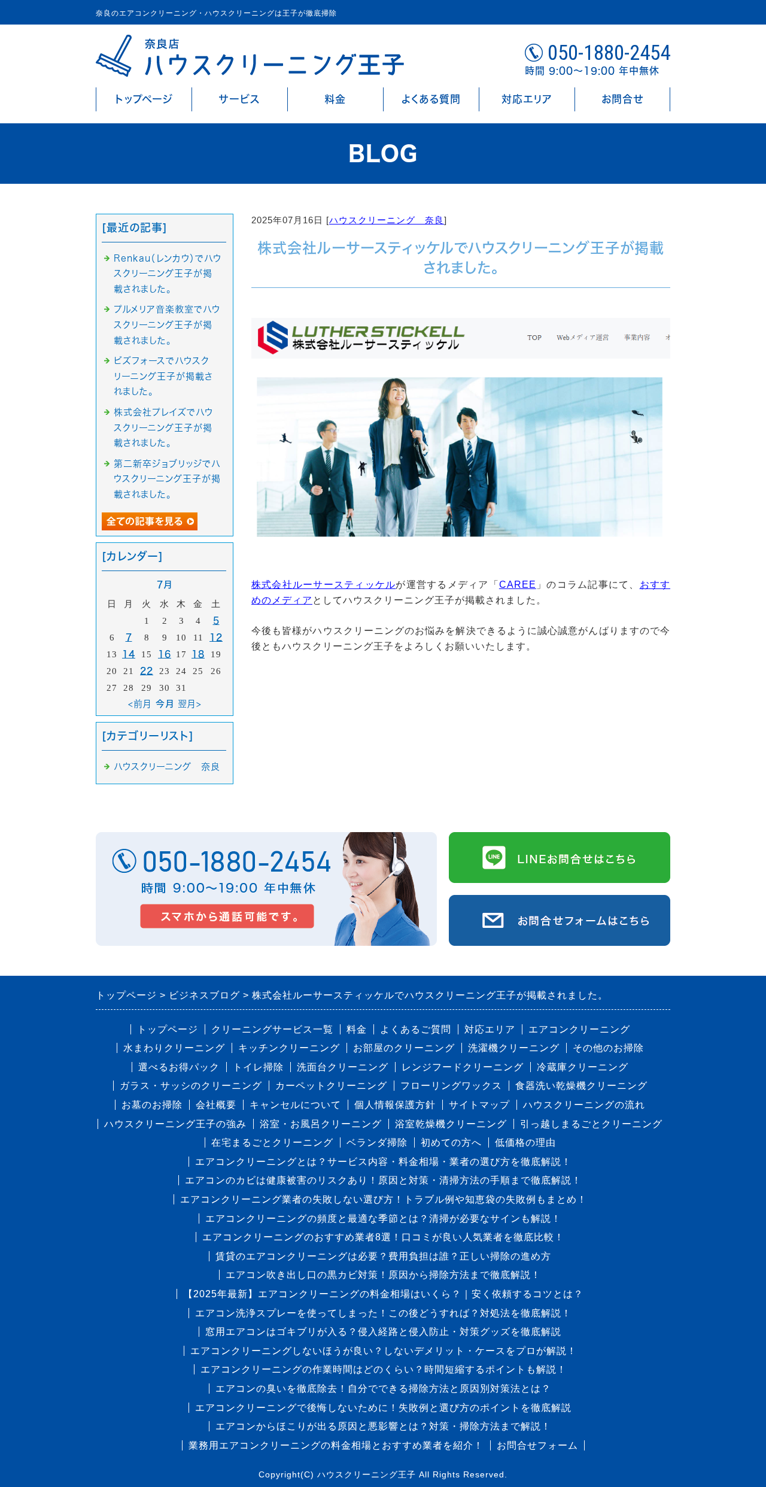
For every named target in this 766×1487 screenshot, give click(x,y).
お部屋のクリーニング (404, 1048)
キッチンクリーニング (289, 1048)
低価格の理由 (525, 1142)
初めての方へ (451, 1142)
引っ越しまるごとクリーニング (591, 1124)
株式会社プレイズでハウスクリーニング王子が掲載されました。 (163, 427)
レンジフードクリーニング (463, 1067)
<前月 (140, 703)
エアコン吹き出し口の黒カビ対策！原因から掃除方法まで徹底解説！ (383, 1275)
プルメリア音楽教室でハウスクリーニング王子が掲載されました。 (167, 324)
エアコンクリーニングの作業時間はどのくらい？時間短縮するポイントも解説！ (383, 1369)
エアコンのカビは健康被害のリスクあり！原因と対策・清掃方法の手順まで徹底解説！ (383, 1180)
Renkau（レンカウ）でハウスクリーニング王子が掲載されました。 (167, 273)
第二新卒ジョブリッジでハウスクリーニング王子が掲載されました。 (167, 479)
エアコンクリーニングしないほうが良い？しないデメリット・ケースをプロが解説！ (383, 1351)
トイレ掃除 (258, 1067)
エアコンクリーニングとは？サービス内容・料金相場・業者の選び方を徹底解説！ (383, 1162)
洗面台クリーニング (342, 1067)
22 (146, 670)
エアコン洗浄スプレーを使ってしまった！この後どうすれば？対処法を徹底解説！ (383, 1313)
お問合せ (622, 99)
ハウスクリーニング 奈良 (386, 220)
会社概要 (216, 1105)
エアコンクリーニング (579, 1029)
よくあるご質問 (415, 1029)
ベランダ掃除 (377, 1142)
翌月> (190, 703)
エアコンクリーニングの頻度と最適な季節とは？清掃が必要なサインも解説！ (383, 1218)
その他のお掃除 (608, 1048)
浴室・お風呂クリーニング (321, 1124)
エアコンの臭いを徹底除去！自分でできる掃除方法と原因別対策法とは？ (383, 1388)
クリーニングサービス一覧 (272, 1029)
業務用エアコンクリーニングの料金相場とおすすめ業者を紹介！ (336, 1445)
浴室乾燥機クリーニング (451, 1124)
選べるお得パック (179, 1067)
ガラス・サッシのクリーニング (191, 1086)
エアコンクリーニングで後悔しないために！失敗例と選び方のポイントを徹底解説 (383, 1408)
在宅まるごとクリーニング (272, 1142)
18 (198, 654)
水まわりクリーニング (174, 1048)
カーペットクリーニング (331, 1086)
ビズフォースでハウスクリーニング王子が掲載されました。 (163, 376)
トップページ (144, 99)
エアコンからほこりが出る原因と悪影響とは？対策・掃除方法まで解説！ (383, 1426)
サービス (239, 99)
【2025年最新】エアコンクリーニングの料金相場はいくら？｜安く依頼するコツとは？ (383, 1294)
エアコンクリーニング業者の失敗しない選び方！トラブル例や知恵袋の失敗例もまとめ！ (383, 1199)
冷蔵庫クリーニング (582, 1067)
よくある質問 (431, 99)
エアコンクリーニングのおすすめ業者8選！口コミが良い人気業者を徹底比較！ (383, 1237)
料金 (335, 99)
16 (164, 654)
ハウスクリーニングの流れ (584, 1105)
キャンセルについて (295, 1105)
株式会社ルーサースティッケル (323, 584)
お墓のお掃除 (152, 1105)
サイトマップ (479, 1105)
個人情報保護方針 (395, 1105)
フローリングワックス (451, 1086)
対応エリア (526, 99)
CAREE (517, 584)
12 (216, 637)
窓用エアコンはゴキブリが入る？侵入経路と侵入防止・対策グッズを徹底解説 (383, 1332)
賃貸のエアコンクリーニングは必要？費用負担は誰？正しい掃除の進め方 (383, 1256)
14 (128, 654)
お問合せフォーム (537, 1445)
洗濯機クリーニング (514, 1048)
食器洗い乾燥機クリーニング (581, 1086)
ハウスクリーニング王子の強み (175, 1124)
